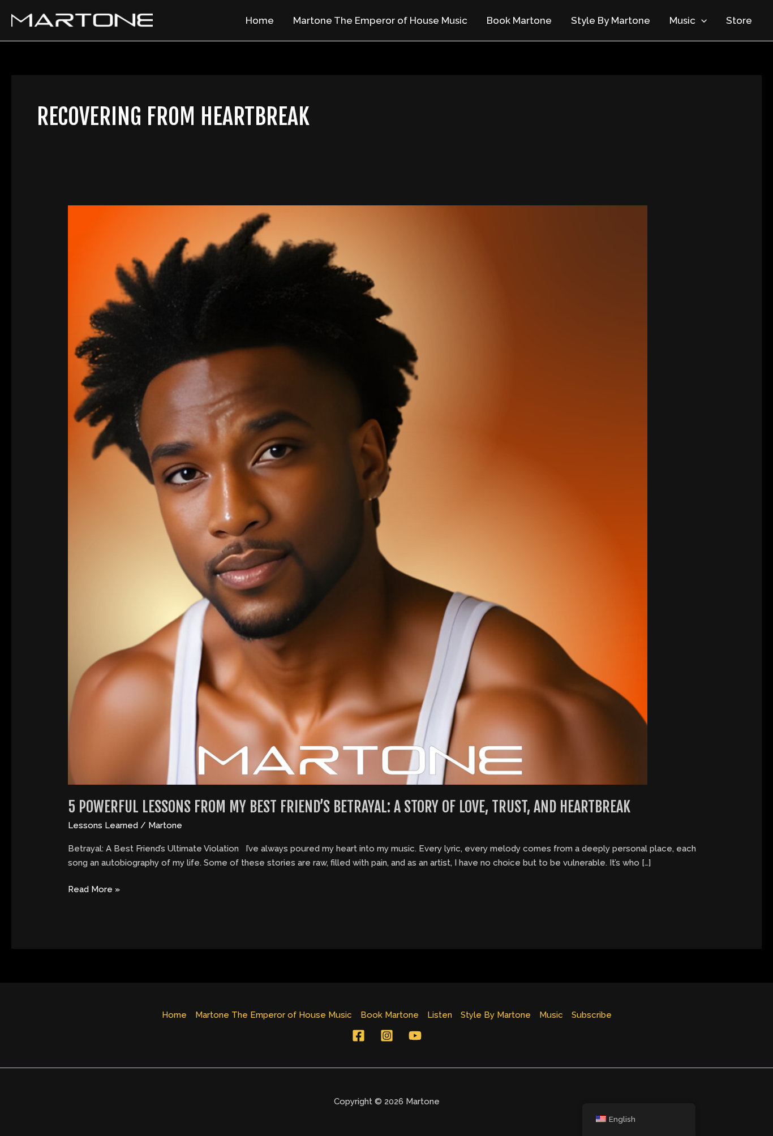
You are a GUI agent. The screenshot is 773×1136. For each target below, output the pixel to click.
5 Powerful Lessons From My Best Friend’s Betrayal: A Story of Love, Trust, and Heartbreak (349, 807)
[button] (701, 20)
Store (739, 20)
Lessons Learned (103, 825)
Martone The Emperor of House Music (380, 20)
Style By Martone (610, 20)
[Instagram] (386, 1035)
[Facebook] (358, 1035)
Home (260, 20)
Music (682, 20)
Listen (439, 1015)
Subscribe (592, 1015)
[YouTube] (415, 1035)
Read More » (94, 888)
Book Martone (519, 20)
